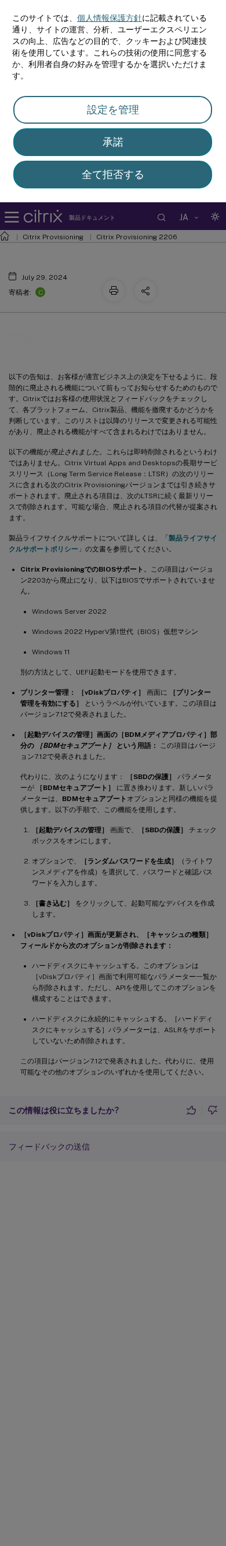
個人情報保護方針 (109, 18)
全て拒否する (113, 174)
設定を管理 (113, 109)
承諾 (113, 142)
